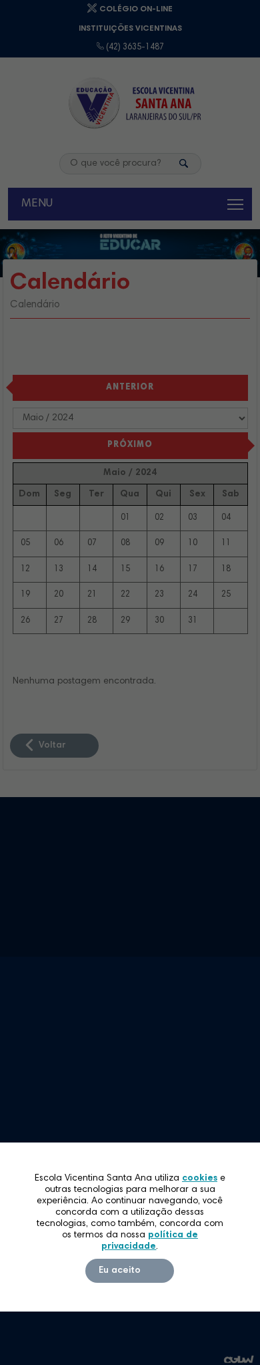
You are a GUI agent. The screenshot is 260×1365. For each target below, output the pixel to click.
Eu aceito (120, 1270)
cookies (199, 1178)
